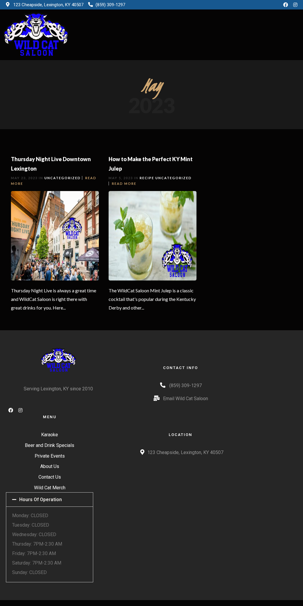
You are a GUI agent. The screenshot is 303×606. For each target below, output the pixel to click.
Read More (124, 183)
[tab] (49, 499)
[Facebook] (285, 4)
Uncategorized (62, 178)
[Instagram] (295, 4)
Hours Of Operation (40, 499)
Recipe (147, 178)
